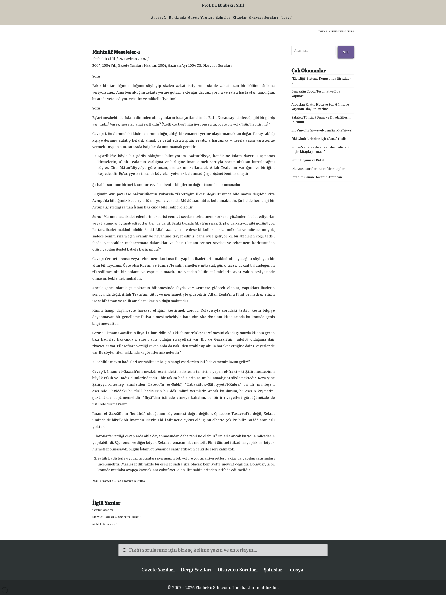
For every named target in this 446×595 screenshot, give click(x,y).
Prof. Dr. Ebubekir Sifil (223, 5)
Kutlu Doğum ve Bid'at (307, 160)
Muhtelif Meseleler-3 (104, 524)
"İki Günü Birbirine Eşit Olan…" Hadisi (319, 139)
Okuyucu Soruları (217, 66)
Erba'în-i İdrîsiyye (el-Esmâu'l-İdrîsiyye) (321, 130)
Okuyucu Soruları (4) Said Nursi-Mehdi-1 (116, 517)
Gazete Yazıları (130, 66)
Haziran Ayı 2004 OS (184, 66)
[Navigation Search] (295, 18)
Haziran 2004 (155, 66)
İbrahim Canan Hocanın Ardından (316, 177)
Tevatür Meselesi (102, 510)
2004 (96, 66)
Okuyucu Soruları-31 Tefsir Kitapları (318, 169)
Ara (346, 52)
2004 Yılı (109, 66)
